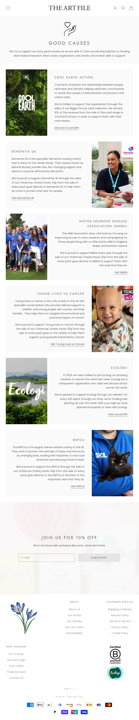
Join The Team (74, 627)
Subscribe (99, 557)
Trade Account (16, 672)
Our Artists (74, 615)
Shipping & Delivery (120, 609)
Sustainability (74, 633)
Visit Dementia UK (23, 198)
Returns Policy (120, 615)
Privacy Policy (120, 627)
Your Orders (16, 666)
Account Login (16, 660)
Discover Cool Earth (66, 128)
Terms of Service (120, 621)
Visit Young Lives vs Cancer (67, 344)
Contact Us (16, 678)
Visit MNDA (120, 272)
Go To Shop (16, 654)
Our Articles (74, 621)
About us (74, 609)
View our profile (117, 414)
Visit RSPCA (78, 486)
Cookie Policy (120, 633)
